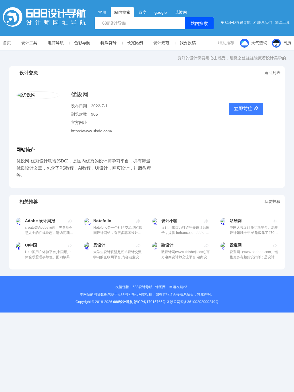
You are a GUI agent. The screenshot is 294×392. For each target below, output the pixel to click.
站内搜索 (199, 23)
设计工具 (29, 42)
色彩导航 (82, 42)
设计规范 (161, 42)
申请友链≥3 (178, 287)
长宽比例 (135, 42)
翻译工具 (282, 22)
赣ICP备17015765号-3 (151, 302)
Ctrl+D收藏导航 (238, 22)
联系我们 (264, 22)
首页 (7, 42)
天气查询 (259, 42)
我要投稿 (188, 42)
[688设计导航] (44, 18)
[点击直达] (70, 221)
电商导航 (56, 42)
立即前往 (243, 108)
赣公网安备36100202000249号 (194, 302)
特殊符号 (108, 42)
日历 (287, 42)
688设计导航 (142, 287)
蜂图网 (160, 287)
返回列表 (272, 72)
